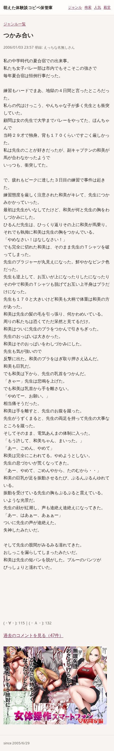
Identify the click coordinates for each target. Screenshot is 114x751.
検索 (88, 7)
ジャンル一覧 (14, 23)
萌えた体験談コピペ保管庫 (27, 7)
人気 (97, 7)
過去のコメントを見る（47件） (33, 635)
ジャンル (75, 7)
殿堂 (107, 7)
